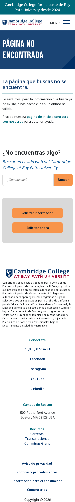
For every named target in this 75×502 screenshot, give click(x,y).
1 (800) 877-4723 (37, 349)
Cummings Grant (37, 443)
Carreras (37, 434)
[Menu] (66, 22)
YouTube (37, 379)
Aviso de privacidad (37, 463)
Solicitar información (37, 213)
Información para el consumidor (37, 481)
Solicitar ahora (37, 228)
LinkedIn (37, 389)
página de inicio (39, 116)
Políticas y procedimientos (37, 472)
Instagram (37, 369)
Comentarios (37, 489)
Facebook (37, 359)
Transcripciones (37, 438)
